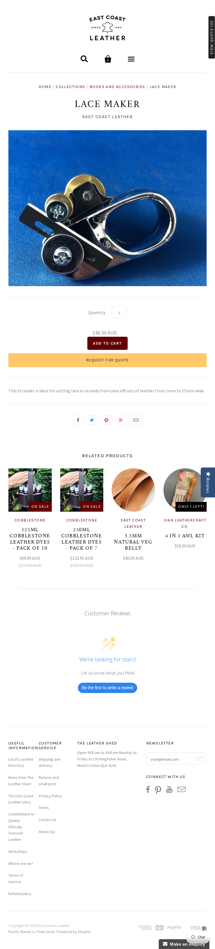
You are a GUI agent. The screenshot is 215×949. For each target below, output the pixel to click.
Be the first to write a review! (107, 687)
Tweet (92, 420)
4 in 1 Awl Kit (185, 536)
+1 (121, 420)
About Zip (47, 831)
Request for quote (107, 359)
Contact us (48, 819)
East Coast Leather (107, 116)
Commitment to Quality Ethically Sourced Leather (21, 827)
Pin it (106, 420)
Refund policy (19, 893)
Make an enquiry (186, 944)
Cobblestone (30, 520)
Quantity (96, 312)
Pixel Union (46, 931)
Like (78, 420)
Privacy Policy (50, 795)
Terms (44, 807)
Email (136, 420)
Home (45, 86)
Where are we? (20, 863)
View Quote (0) (211, 37)
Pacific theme (19, 931)
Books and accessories (117, 86)
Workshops (17, 851)
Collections (70, 86)
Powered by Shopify (74, 931)
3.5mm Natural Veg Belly (133, 542)
